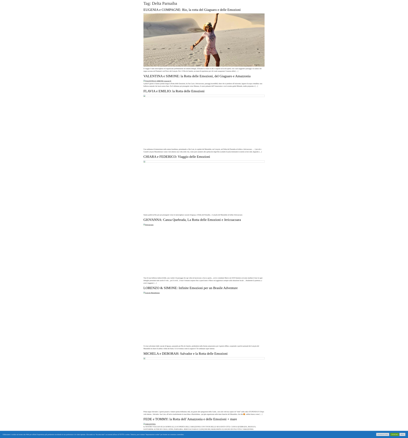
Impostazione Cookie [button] (383, 434)
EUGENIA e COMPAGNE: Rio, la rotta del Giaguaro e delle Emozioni (192, 10)
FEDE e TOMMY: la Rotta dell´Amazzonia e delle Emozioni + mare (190, 419)
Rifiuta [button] (402, 434)
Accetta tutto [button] (395, 434)
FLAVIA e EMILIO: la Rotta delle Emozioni (174, 91)
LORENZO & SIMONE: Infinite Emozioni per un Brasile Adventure (190, 288)
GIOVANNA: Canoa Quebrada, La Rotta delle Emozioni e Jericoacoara (192, 220)
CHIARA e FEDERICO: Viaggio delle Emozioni (176, 157)
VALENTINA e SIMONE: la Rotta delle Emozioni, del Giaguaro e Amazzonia (197, 76)
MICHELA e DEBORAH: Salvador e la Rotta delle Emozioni (185, 353)
